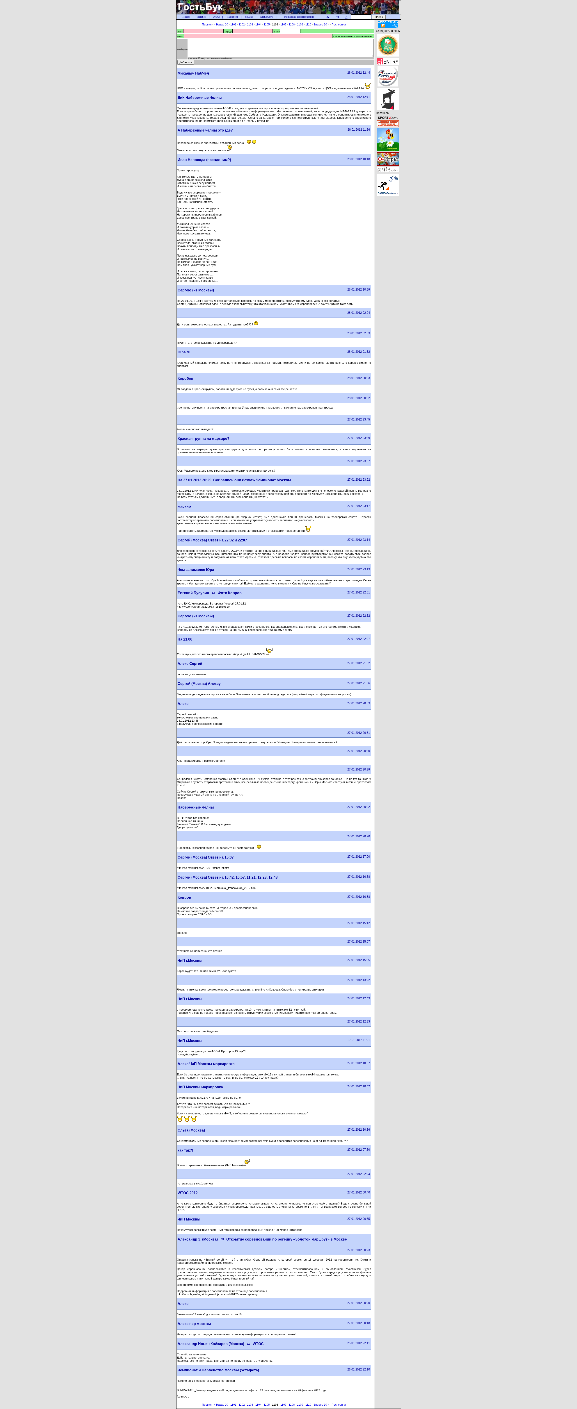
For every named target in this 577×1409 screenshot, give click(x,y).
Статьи (216, 17)
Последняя (339, 24)
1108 (292, 24)
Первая (207, 24)
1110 (308, 24)
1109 (300, 24)
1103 (250, 24)
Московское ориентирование (299, 17)
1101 (233, 24)
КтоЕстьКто (266, 17)
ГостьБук (201, 17)
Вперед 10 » (321, 24)
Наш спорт (232, 17)
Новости (186, 17)
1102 (242, 24)
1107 (283, 24)
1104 (258, 24)
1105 (267, 24)
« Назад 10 (221, 24)
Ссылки (249, 17)
